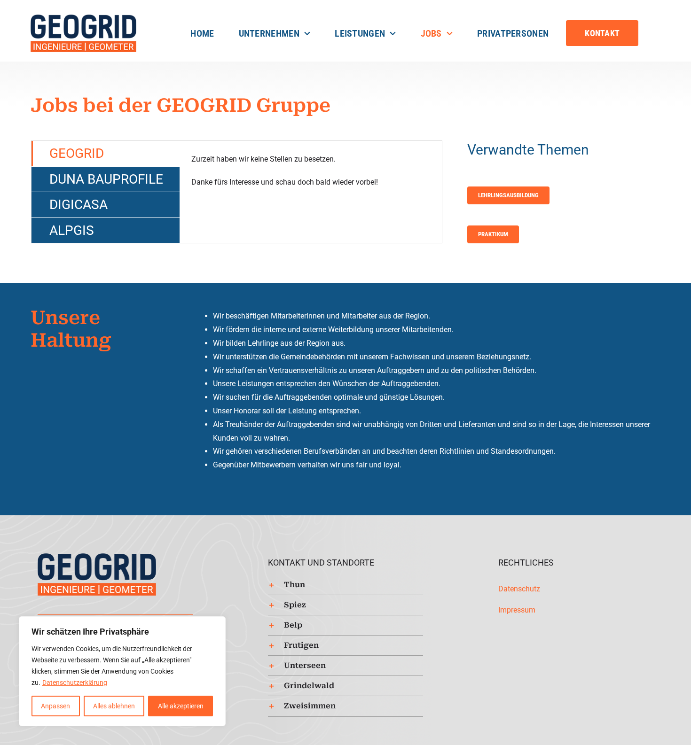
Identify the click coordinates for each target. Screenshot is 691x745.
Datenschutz (519, 588)
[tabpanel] (310, 191)
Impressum (516, 609)
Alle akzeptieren (181, 706)
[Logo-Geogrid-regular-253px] (83, 17)
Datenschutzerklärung (74, 682)
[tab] (105, 153)
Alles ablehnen (114, 706)
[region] (122, 671)
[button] (345, 585)
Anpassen (55, 706)
